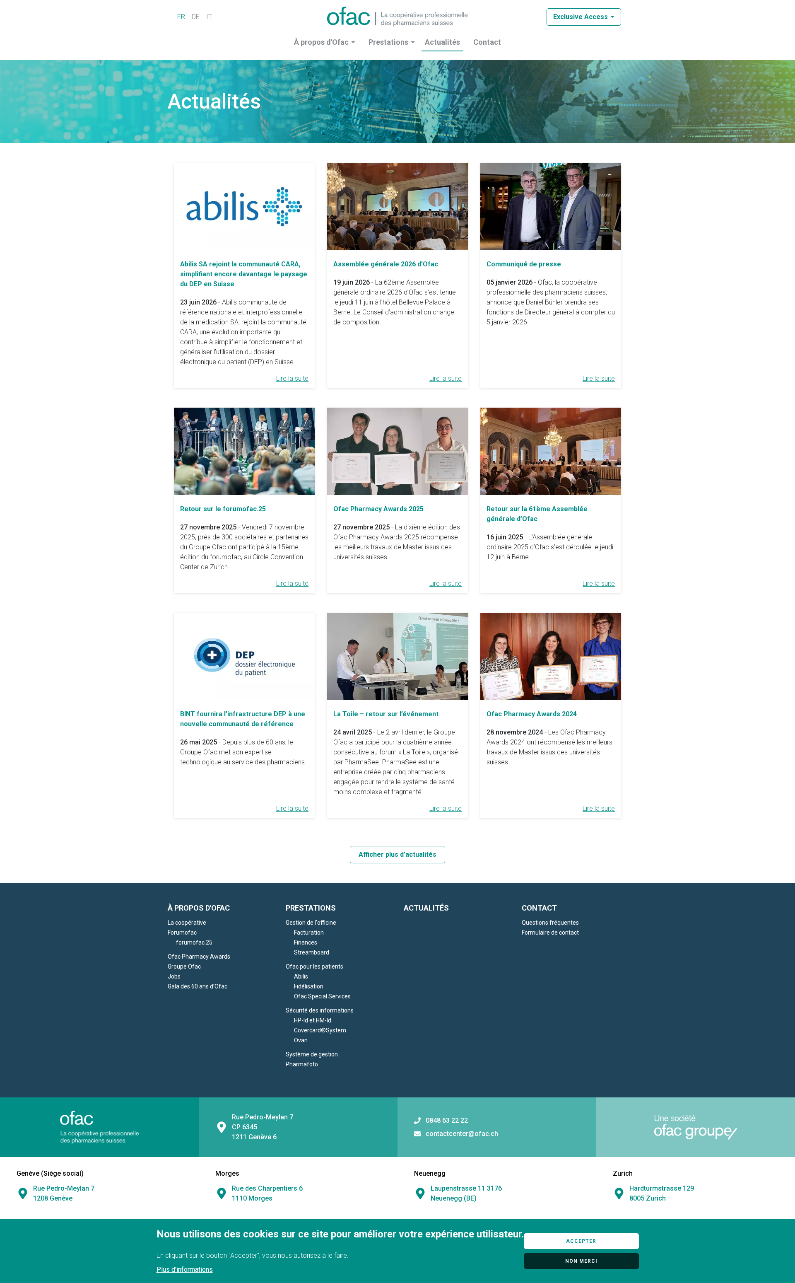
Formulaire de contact (550, 932)
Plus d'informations (185, 1269)
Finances (305, 942)
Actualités (442, 42)
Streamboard (311, 952)
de (196, 17)
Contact (487, 42)
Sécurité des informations (320, 1010)
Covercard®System (320, 1030)
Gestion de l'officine (311, 922)
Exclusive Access (580, 17)
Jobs (174, 976)
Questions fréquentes (550, 922)
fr (181, 17)
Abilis (301, 976)
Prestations (388, 42)
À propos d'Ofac (321, 42)
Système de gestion (312, 1054)
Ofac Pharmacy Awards (199, 956)
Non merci (581, 1261)
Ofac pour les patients (314, 966)
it (209, 17)
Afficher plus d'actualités (397, 854)
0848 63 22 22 (447, 1120)
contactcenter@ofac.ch (462, 1134)
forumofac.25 (194, 942)
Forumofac (182, 932)
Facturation (309, 932)
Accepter (581, 1241)
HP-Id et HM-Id (312, 1020)
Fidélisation (308, 986)
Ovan (301, 1040)
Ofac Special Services (322, 996)
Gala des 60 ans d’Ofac (197, 986)
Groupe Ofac (184, 966)
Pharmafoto (302, 1064)
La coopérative (187, 922)
